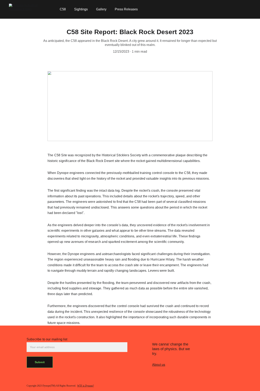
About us (158, 364)
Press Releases (126, 9)
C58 (63, 9)
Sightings (81, 9)
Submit (40, 362)
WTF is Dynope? (85, 385)
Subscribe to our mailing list (47, 339)
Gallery (101, 9)
